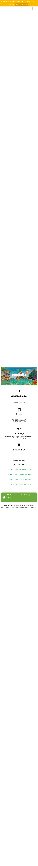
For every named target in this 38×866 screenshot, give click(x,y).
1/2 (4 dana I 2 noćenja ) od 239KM (19, 484)
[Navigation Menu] (35, 8)
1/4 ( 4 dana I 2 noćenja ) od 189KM (19, 474)
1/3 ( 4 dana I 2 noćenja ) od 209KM (19, 479)
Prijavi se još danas (21, 4)
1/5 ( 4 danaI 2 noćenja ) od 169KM (19, 469)
